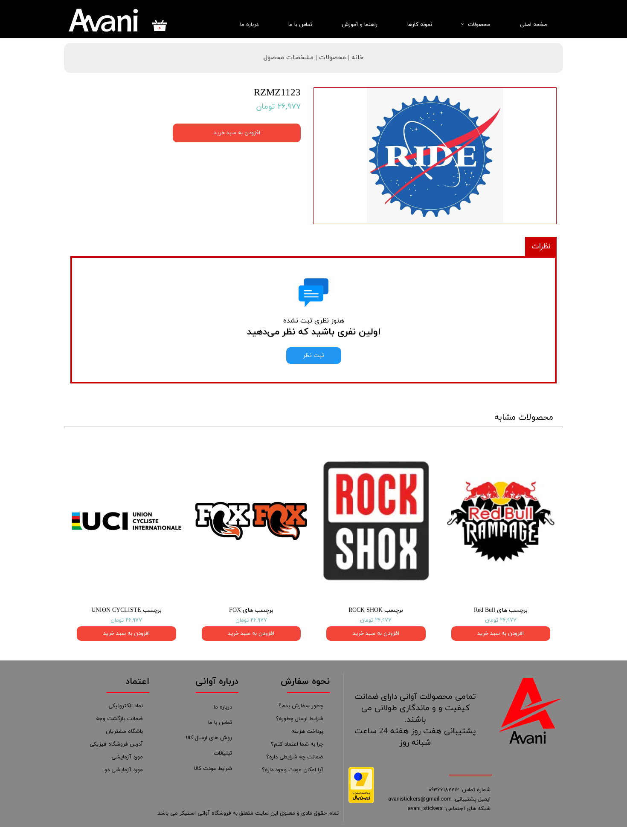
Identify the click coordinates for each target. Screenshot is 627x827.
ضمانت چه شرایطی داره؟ (294, 757)
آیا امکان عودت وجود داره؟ (292, 770)
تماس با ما (300, 25)
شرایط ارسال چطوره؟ (299, 719)
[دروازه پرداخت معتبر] (361, 802)
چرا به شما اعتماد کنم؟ (297, 744)
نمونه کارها (419, 25)
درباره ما (249, 25)
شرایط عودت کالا (213, 768)
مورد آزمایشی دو (123, 770)
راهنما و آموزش (359, 25)
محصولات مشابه (523, 418)
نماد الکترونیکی (125, 706)
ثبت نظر (313, 356)
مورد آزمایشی (127, 757)
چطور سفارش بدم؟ (301, 706)
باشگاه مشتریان (124, 731)
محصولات (479, 25)
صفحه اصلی (533, 25)
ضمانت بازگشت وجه (119, 719)
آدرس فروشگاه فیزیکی (116, 744)
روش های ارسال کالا (209, 738)
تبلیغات (223, 753)
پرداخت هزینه (307, 731)
